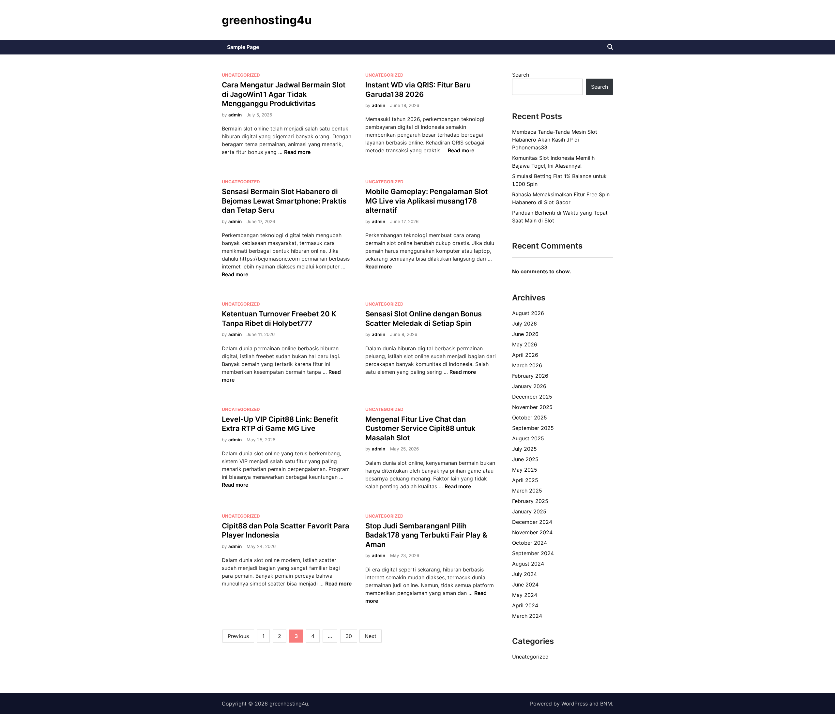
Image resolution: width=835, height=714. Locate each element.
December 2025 (532, 396)
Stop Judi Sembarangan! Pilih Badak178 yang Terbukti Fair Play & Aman (426, 535)
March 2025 (527, 490)
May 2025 (524, 469)
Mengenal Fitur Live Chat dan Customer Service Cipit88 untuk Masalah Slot (420, 428)
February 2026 (530, 375)
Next (370, 636)
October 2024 (529, 542)
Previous (238, 636)
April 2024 (525, 605)
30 (348, 636)
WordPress (574, 703)
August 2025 (528, 438)
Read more (297, 152)
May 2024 (524, 595)
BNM (606, 703)
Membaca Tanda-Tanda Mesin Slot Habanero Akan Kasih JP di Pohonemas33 (554, 140)
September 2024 (533, 553)
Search (520, 74)
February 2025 (530, 501)
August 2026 (528, 313)
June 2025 (525, 459)
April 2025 (525, 480)
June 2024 (525, 584)
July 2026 (524, 323)
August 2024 (528, 563)
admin (235, 114)
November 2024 (532, 532)
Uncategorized (241, 75)
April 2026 (525, 355)
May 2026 (524, 344)
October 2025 (529, 417)
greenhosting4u (267, 20)
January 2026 (529, 386)
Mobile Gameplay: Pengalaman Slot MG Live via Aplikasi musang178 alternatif (426, 200)
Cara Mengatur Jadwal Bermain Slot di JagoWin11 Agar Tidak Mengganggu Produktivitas (283, 94)
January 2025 (529, 511)
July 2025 (524, 449)
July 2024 (524, 574)
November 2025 (532, 407)
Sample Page (243, 47)
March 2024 (527, 616)
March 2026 (527, 365)
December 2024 (532, 522)
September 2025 (533, 428)
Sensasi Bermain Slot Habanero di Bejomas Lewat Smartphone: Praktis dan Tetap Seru (284, 200)
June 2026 (525, 334)
